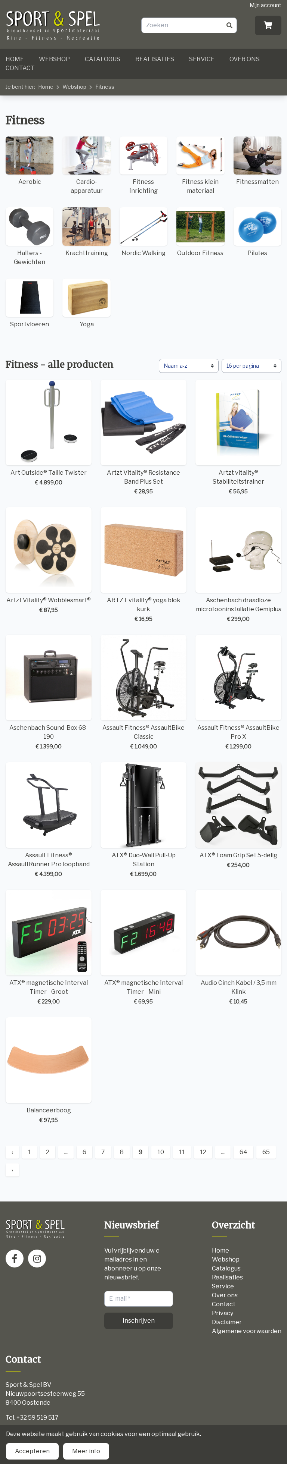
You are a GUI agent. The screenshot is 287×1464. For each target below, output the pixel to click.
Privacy (222, 1313)
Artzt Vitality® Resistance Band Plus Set (143, 481)
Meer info (86, 1451)
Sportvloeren (29, 324)
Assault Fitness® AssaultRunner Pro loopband (49, 864)
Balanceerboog (49, 1115)
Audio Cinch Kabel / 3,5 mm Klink (239, 992)
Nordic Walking (143, 253)
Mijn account (265, 5)
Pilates (257, 253)
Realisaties (154, 59)
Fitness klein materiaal (200, 186)
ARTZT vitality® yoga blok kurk (143, 609)
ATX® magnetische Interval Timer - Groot (48, 992)
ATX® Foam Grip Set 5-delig (238, 860)
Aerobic (29, 181)
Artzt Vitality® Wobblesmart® (48, 605)
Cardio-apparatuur (87, 186)
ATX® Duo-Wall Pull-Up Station (144, 864)
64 (243, 1152)
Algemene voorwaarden (246, 1331)
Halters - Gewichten (29, 257)
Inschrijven (139, 1320)
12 (203, 1152)
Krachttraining (86, 253)
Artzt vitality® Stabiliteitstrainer (238, 481)
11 (182, 1152)
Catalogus (102, 59)
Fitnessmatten (257, 181)
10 (160, 1152)
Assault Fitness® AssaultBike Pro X (238, 737)
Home (15, 59)
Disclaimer (227, 1322)
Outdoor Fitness (200, 253)
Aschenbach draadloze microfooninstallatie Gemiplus (238, 609)
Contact (20, 68)
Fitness (104, 87)
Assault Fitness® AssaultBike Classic (143, 737)
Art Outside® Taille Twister (48, 477)
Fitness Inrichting (143, 186)
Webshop (54, 59)
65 (266, 1152)
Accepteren (32, 1451)
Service (202, 59)
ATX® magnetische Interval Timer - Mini (143, 992)
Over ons (244, 59)
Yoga (87, 324)
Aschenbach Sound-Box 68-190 (48, 737)
